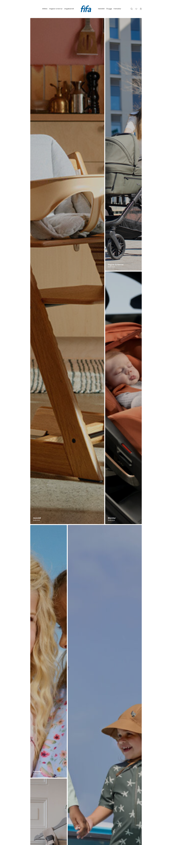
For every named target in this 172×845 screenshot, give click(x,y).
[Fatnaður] (48, 651)
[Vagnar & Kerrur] (123, 144)
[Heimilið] (67, 271)
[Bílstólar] (123, 398)
